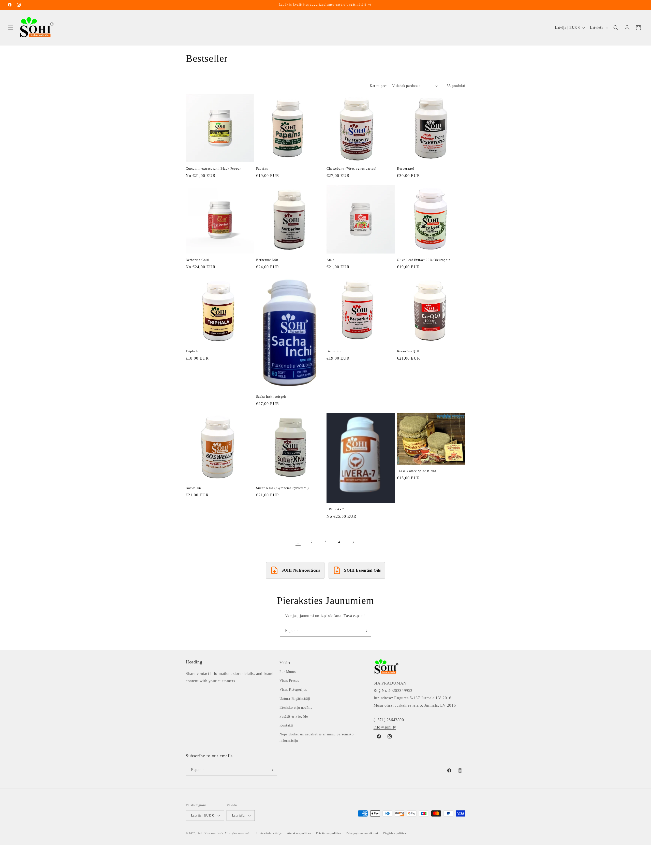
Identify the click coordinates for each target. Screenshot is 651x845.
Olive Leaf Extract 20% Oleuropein (424, 260)
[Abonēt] (365, 631)
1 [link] (298, 542)
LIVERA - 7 (335, 509)
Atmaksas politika (299, 833)
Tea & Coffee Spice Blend (416, 471)
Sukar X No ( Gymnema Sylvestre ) (282, 488)
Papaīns (262, 168)
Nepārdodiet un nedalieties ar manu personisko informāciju (316, 737)
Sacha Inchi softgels (271, 396)
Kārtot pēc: (378, 86)
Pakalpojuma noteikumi (362, 833)
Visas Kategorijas (293, 689)
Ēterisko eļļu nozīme (295, 707)
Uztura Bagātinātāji (294, 699)
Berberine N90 (267, 260)
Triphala (192, 351)
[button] (10, 27)
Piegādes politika (394, 833)
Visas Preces (289, 681)
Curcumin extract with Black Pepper (213, 168)
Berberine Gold (197, 260)
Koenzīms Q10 (408, 351)
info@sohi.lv (385, 727)
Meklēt (284, 663)
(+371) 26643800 (389, 720)
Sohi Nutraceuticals (211, 833)
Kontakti (286, 725)
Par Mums (287, 672)
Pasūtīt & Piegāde (293, 716)
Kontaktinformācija (269, 833)
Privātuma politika (328, 833)
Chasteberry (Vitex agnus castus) (351, 168)
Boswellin (193, 488)
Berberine (334, 351)
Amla (330, 260)
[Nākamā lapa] (353, 542)
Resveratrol (406, 168)
